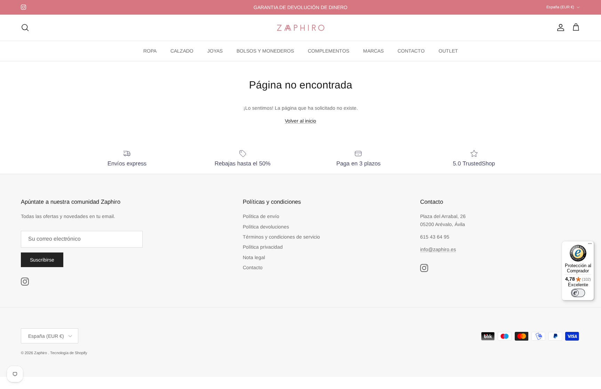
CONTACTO (411, 51)
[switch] (578, 293)
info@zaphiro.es (438, 249)
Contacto (253, 267)
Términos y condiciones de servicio (281, 237)
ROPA (150, 51)
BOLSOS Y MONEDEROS (265, 51)
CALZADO (181, 51)
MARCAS (373, 51)
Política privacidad (263, 247)
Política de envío (261, 216)
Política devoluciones (266, 226)
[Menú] (590, 245)
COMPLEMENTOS (328, 51)
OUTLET (448, 51)
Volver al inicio (300, 121)
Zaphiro (41, 353)
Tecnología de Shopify (68, 353)
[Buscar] (25, 27)
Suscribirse (42, 260)
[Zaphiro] (301, 28)
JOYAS (215, 51)
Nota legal (254, 257)
